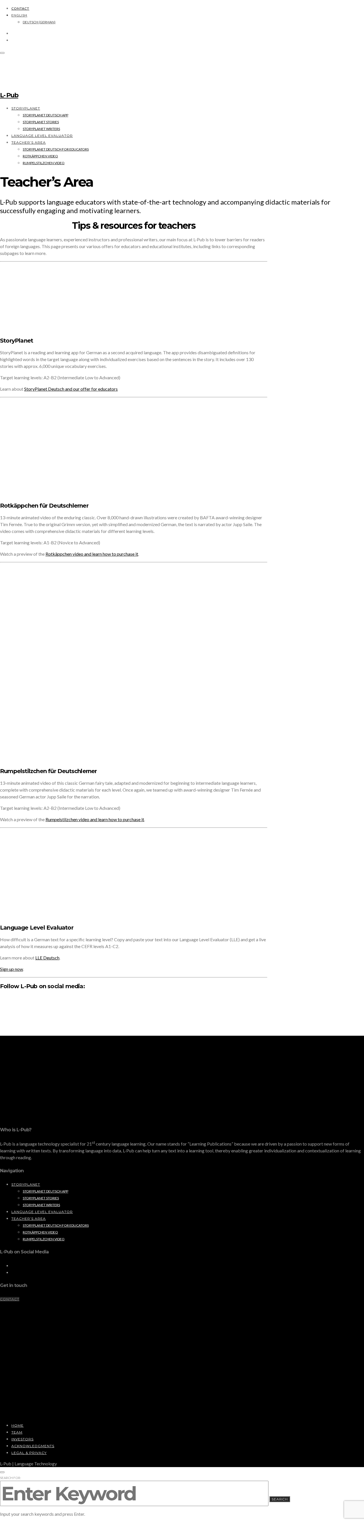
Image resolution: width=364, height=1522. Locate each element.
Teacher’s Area (28, 142)
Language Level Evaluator (42, 135)
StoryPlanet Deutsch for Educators (56, 149)
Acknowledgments (32, 1446)
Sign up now (11, 969)
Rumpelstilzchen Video (44, 163)
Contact (20, 8)
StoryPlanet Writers (41, 129)
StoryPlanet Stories (41, 122)
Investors (22, 1439)
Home (17, 1425)
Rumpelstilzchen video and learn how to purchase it (95, 819)
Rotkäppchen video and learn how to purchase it (92, 554)
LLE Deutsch (47, 957)
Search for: (10, 1478)
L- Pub (9, 95)
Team (16, 1432)
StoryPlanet (25, 108)
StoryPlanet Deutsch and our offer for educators (71, 389)
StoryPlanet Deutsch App (45, 115)
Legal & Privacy (29, 1453)
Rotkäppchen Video (40, 156)
